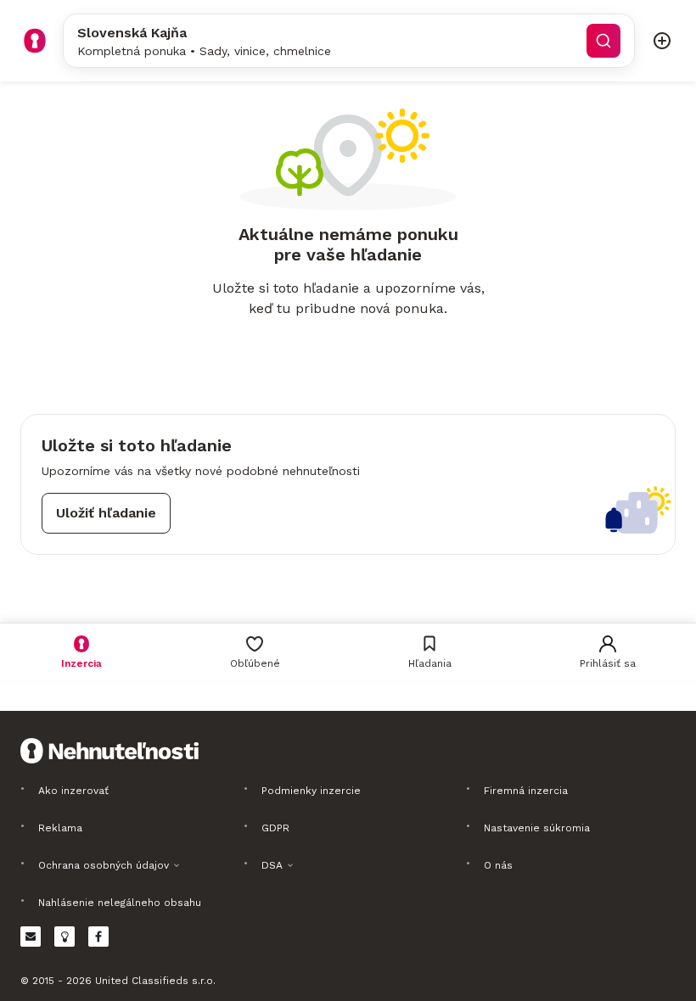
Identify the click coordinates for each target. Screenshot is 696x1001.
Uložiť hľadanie (106, 513)
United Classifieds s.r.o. (155, 981)
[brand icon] (34, 40)
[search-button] (603, 41)
